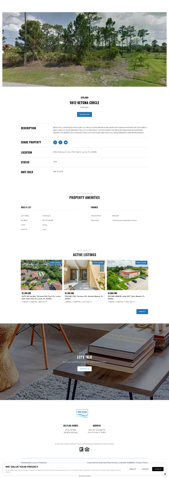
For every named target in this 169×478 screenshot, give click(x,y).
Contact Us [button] (84, 369)
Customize (145, 469)
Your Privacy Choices (84, 476)
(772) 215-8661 (70, 430)
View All (142, 311)
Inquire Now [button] (84, 114)
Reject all (133, 469)
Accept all (158, 469)
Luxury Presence (39, 463)
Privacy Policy (142, 463)
